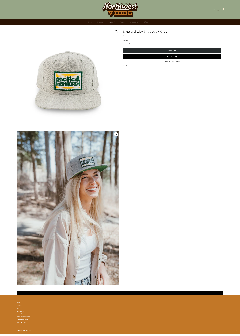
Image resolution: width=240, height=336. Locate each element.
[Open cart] (222, 9)
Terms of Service (22, 319)
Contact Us (20, 311)
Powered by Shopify (24, 330)
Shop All (147, 22)
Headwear (100, 22)
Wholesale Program (23, 317)
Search (19, 305)
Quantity (126, 40)
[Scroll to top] (236, 331)
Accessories (134, 22)
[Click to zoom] (116, 31)
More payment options (172, 61)
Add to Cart (172, 51)
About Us (20, 314)
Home (90, 22)
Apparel (112, 22)
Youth (122, 22)
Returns (19, 308)
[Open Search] (214, 9)
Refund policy (21, 322)
